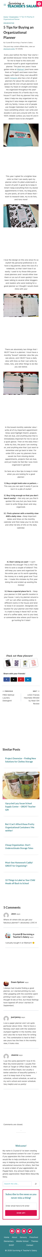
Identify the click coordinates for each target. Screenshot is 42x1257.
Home (6, 1237)
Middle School (22, 1241)
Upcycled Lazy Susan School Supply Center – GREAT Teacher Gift (20, 806)
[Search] (36, 1184)
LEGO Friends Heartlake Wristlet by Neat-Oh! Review (31, 697)
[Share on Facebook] (6, 679)
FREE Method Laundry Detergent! (8, 696)
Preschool (34, 1237)
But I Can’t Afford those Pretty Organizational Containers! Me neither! (19, 827)
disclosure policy (9, 49)
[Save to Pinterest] (21, 679)
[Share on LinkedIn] (28, 679)
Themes (34, 1241)
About (14, 1237)
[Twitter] (29, 1231)
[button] (39, 4)
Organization (8, 23)
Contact (29, 1245)
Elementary (9, 1241)
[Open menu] (5, 5)
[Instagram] (18, 1231)
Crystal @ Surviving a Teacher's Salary (19, 42)
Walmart (21, 69)
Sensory (23, 1237)
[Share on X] (14, 679)
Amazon (14, 78)
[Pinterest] (24, 1231)
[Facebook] (12, 1231)
